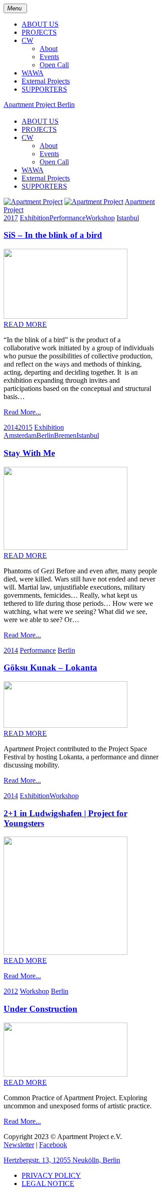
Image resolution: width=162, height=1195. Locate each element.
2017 (11, 218)
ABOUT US (40, 24)
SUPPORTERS (44, 89)
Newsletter (19, 1145)
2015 (25, 427)
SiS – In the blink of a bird (53, 235)
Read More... (22, 412)
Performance (68, 218)
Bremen (65, 435)
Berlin (45, 435)
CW (27, 40)
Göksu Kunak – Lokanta (50, 667)
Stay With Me (29, 453)
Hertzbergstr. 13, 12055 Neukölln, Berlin (62, 1160)
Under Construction (40, 1009)
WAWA (33, 73)
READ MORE (25, 324)
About (49, 48)
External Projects (46, 81)
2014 (11, 427)
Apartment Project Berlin (39, 104)
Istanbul (128, 218)
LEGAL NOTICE (48, 1183)
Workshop (100, 218)
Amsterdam (20, 435)
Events (49, 56)
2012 (11, 991)
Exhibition (35, 218)
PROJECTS (39, 32)
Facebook (53, 1145)
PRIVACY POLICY (51, 1175)
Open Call (54, 65)
